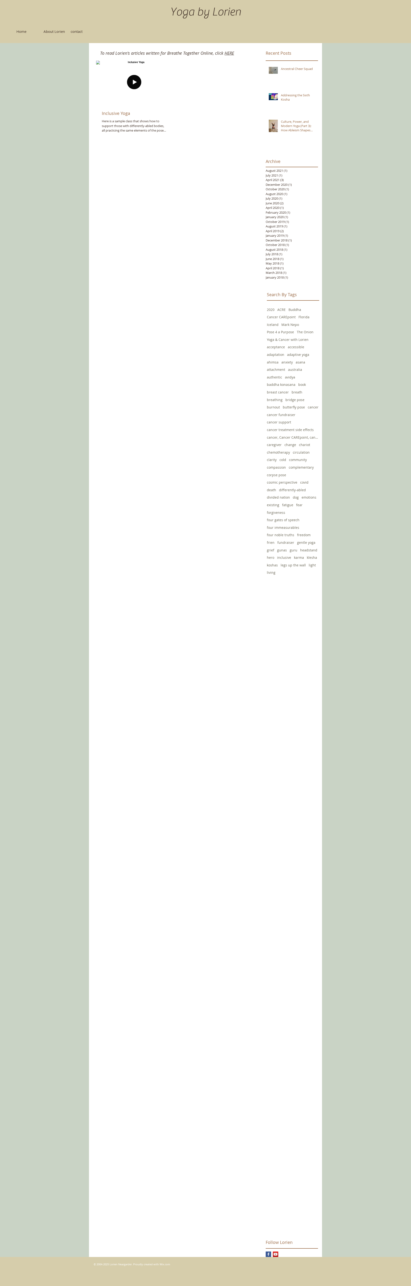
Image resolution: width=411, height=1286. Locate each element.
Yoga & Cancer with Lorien (287, 339)
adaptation (275, 354)
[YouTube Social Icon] (275, 1254)
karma (299, 557)
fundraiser (285, 542)
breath (297, 392)
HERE (229, 53)
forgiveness (276, 512)
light (312, 565)
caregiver (274, 444)
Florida (303, 317)
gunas (282, 550)
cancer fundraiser (281, 414)
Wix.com (165, 1264)
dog (296, 497)
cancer (313, 407)
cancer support (279, 422)
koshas (272, 565)
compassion (276, 467)
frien (270, 542)
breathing (275, 400)
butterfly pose (294, 407)
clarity (272, 459)
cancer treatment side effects (290, 429)
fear (299, 505)
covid (304, 482)
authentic (274, 377)
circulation (301, 452)
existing (273, 505)
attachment (276, 369)
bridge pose (294, 400)
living (271, 572)
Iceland (273, 324)
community (298, 459)
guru (293, 550)
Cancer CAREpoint (281, 317)
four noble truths (280, 535)
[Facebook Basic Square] (268, 1254)
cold (282, 459)
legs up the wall (293, 565)
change (290, 444)
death (271, 490)
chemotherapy (278, 452)
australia (295, 369)
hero (270, 557)
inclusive (284, 557)
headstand (308, 550)
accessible (296, 347)
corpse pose (276, 475)
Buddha (295, 309)
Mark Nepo (290, 324)
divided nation (278, 497)
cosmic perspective (282, 482)
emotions (309, 497)
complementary (301, 467)
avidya (290, 377)
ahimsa (273, 362)
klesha (312, 557)
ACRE (281, 309)
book (302, 384)
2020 (270, 309)
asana (300, 362)
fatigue (287, 505)
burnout (273, 407)
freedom (304, 535)
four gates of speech (283, 520)
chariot (304, 444)
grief (270, 550)
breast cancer (278, 392)
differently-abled (292, 490)
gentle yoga (306, 542)
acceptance (276, 347)
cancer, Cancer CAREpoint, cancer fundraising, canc (293, 437)
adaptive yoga (298, 354)
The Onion (305, 332)
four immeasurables (283, 527)
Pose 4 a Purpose (280, 332)
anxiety (287, 362)
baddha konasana (281, 384)
